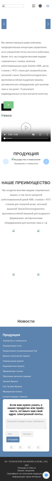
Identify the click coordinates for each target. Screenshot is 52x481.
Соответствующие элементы (15, 397)
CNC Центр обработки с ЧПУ (39, 260)
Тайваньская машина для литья (17, 260)
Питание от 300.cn (27, 468)
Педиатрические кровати (13, 366)
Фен (33, 310)
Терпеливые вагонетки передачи (17, 376)
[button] (15, 31)
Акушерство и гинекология (15, 341)
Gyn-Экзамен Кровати (12, 386)
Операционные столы (32, 163)
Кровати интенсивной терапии (16, 356)
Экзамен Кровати (10, 381)
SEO (27, 465)
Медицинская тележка (12, 391)
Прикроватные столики (13, 371)
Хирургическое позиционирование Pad (20, 351)
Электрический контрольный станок (26, 21)
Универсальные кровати (13, 361)
